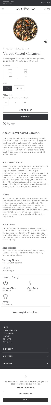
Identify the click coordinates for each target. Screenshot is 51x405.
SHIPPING (7, 366)
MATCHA (6, 336)
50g (7, 88)
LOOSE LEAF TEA (10, 330)
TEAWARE (7, 339)
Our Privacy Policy (25, 387)
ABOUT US (7, 359)
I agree (25, 400)
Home (5, 49)
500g (19, 88)
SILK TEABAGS (9, 333)
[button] (2, 9)
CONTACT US (8, 352)
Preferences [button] (25, 393)
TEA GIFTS (7, 342)
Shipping (6, 98)
